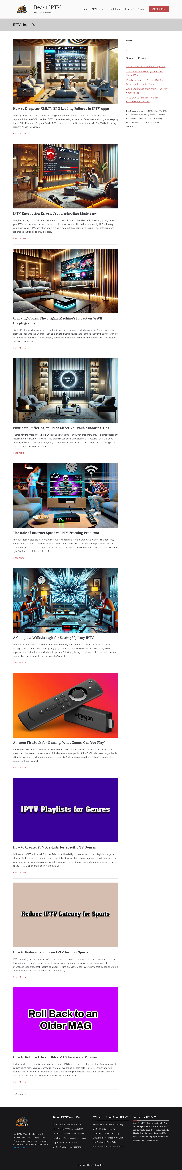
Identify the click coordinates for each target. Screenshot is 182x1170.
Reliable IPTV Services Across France (69, 1138)
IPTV (165, 111)
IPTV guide (160, 115)
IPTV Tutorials (114, 9)
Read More (18, 133)
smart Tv (158, 122)
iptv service (143, 118)
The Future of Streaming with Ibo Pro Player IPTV (144, 73)
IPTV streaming (155, 118)
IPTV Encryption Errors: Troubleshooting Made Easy (55, 213)
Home (84, 9)
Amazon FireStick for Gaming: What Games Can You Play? (59, 743)
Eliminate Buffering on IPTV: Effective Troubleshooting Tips (61, 428)
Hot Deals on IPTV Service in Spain (108, 1147)
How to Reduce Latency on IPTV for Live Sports (50, 952)
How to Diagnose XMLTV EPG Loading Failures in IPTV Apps (61, 108)
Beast (128, 111)
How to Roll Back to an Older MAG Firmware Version (55, 1057)
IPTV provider (131, 118)
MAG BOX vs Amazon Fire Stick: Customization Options (142, 99)
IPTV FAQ (129, 9)
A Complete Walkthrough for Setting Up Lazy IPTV (53, 638)
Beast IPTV (47, 7)
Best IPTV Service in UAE (104, 1129)
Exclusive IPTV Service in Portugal (108, 1138)
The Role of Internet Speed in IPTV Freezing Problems (56, 533)
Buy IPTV (158, 111)
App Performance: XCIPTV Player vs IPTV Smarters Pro (147, 91)
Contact (141, 9)
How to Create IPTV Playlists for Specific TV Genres (54, 847)
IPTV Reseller (97, 9)
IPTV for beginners (147, 115)
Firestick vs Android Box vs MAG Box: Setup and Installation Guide (145, 82)
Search (129, 41)
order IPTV (149, 122)
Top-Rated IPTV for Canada (65, 1142)
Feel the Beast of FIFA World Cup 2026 (145, 66)
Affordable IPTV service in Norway (108, 1124)
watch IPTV (131, 126)
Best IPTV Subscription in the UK (67, 1125)
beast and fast (137, 111)
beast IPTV (148, 111)
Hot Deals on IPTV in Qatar (104, 1142)
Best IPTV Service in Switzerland (67, 1147)
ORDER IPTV (158, 9)
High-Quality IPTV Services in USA (68, 1129)
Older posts (21, 1094)
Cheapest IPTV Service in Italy (106, 1133)
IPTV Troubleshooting (135, 122)
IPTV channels (132, 115)
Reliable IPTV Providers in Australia (68, 1133)
